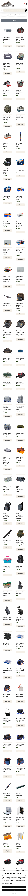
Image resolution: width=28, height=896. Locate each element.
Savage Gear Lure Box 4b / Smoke (6, 39)
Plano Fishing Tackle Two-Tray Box (20, 459)
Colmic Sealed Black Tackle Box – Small (20, 645)
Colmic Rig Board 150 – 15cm (6, 223)
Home (4, 15)
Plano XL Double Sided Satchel (7, 593)
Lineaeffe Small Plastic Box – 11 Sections (7, 819)
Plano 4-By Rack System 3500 (19, 92)
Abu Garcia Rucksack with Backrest (20, 619)
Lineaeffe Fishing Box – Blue (20, 117)
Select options (8, 851)
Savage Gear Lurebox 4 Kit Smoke (6, 250)
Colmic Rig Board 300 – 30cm (19, 197)
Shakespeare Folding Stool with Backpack (20, 542)
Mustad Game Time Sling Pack (20, 407)
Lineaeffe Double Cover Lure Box (20, 845)
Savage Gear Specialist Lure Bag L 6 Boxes (20, 332)
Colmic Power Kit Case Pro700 (20, 145)
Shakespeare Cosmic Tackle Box (7, 568)
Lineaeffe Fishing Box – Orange (7, 145)
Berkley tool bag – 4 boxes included (20, 39)
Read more (20, 124)
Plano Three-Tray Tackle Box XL (20, 64)
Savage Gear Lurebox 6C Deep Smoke (19, 278)
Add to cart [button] (7, 46)
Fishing (11, 15)
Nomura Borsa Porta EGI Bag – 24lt (20, 870)
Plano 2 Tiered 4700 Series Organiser (7, 488)
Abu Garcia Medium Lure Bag (6, 92)
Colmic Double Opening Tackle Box (7, 670)
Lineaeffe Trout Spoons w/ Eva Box (20, 819)
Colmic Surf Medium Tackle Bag (7, 769)
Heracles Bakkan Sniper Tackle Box (7, 720)
